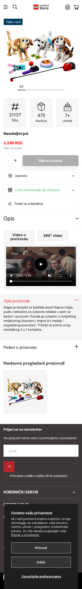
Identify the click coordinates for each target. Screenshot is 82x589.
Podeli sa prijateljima (28, 203)
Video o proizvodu (19, 237)
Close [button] (41, 492)
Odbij (41, 562)
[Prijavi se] (67, 7)
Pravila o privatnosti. (25, 535)
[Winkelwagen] (76, 7)
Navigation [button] (5, 7)
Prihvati (41, 548)
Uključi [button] (77, 219)
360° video (52, 235)
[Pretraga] (15, 7)
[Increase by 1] (15, 161)
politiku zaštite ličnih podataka (45, 476)
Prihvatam (38, 476)
